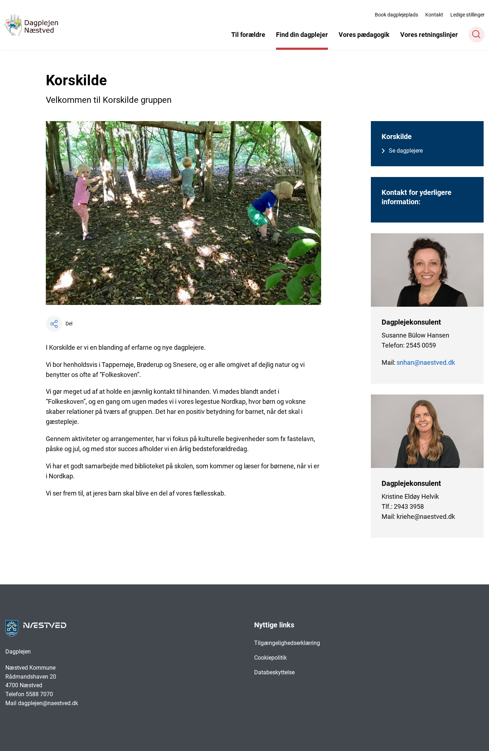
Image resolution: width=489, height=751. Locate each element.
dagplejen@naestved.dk (48, 703)
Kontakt (434, 15)
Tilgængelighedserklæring (287, 643)
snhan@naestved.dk (426, 362)
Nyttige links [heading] (274, 625)
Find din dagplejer (302, 34)
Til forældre (248, 34)
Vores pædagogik (364, 34)
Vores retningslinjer (429, 34)
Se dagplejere (406, 150)
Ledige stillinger (467, 15)
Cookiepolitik (270, 657)
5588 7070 (40, 694)
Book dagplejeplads (396, 15)
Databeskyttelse (274, 672)
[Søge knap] (477, 35)
